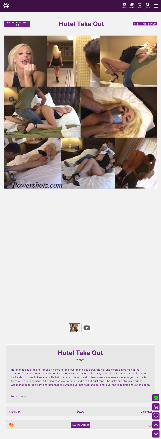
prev (17, 23)
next (145, 23)
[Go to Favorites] (155, 415)
